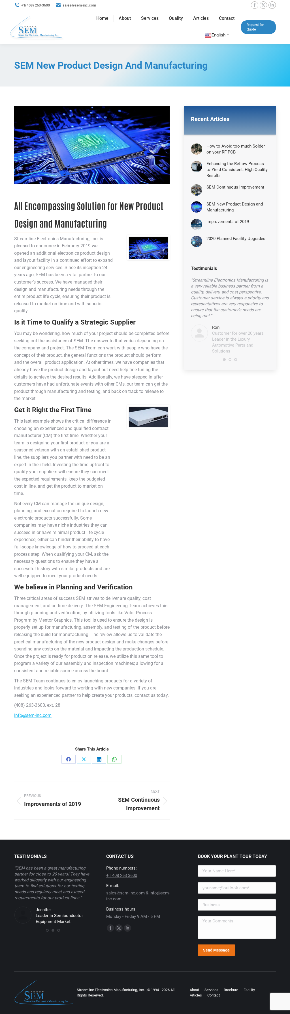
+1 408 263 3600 (121, 875)
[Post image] (196, 149)
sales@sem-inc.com (79, 5)
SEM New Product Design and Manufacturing (234, 207)
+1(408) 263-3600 (35, 5)
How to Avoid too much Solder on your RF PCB (235, 149)
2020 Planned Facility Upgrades (235, 238)
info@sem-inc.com (33, 715)
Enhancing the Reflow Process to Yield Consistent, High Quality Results (237, 169)
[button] (224, 359)
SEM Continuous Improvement (235, 187)
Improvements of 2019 (227, 221)
